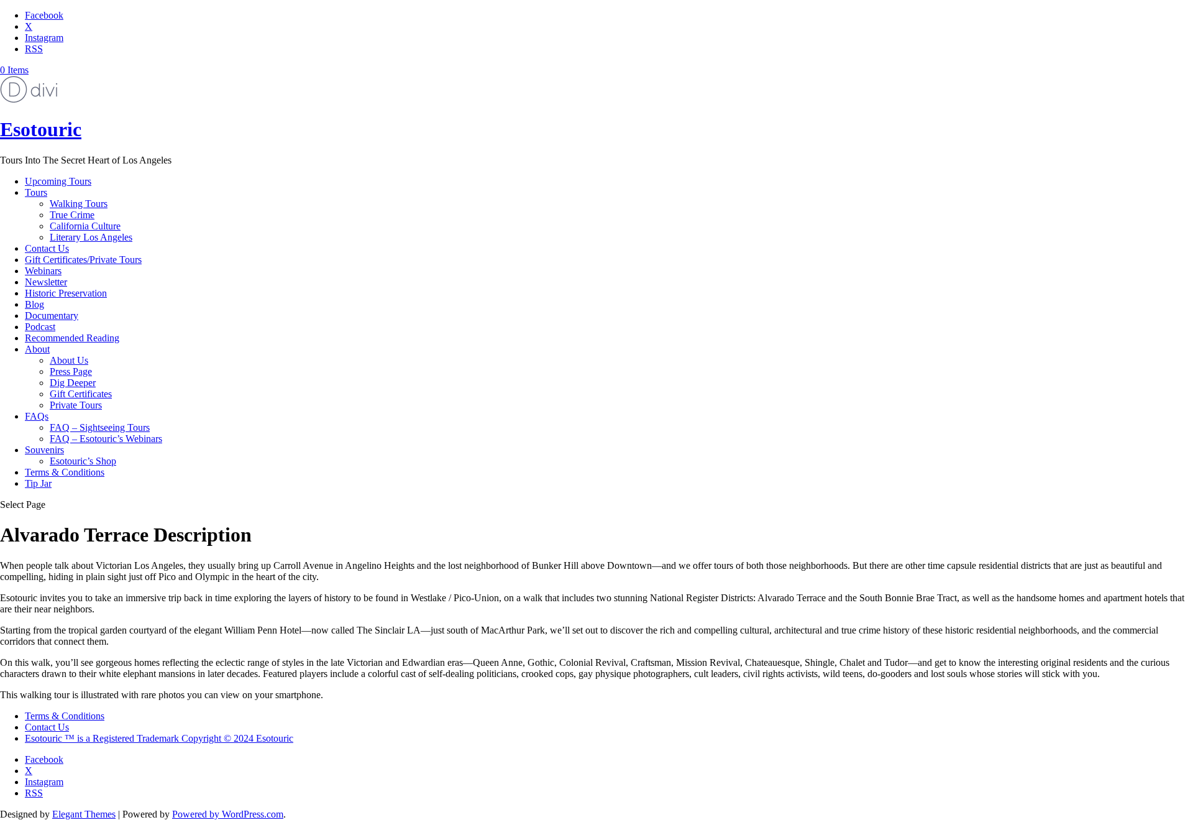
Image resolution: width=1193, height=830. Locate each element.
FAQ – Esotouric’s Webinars (106, 438)
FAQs (36, 416)
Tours (36, 192)
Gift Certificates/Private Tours (83, 259)
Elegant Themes (84, 814)
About (37, 349)
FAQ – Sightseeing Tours (100, 427)
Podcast (40, 326)
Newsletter (46, 282)
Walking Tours (78, 203)
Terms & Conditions (64, 472)
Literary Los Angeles (91, 237)
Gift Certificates (81, 394)
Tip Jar (38, 483)
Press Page (71, 371)
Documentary (51, 315)
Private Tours (76, 405)
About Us (69, 360)
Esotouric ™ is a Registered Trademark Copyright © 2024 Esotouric (159, 738)
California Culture (85, 226)
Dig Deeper (73, 382)
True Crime (72, 215)
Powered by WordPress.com (227, 814)
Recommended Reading (72, 338)
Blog (34, 304)
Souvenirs (44, 450)
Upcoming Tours (58, 181)
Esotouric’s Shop (83, 461)
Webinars (43, 270)
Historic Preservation (66, 293)
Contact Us (47, 248)
